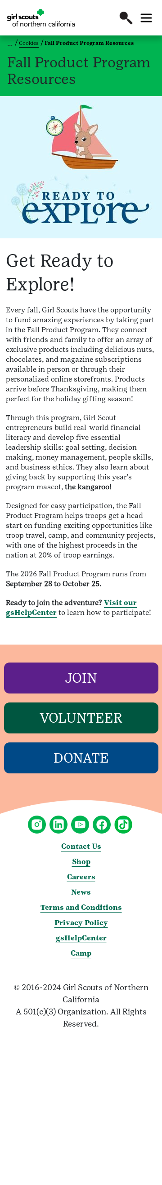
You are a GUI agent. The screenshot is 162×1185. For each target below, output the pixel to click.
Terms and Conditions (81, 907)
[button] (126, 18)
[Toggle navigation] (146, 18)
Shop (81, 861)
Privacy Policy (81, 922)
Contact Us (81, 846)
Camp (81, 953)
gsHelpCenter (81, 938)
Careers (81, 877)
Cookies (29, 43)
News (81, 892)
